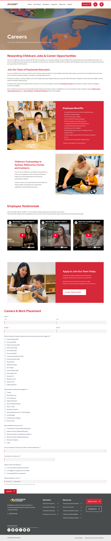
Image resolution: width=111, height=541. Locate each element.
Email (58, 327)
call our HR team (28, 91)
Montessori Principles (49, 507)
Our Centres (37, 4)
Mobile (6, 327)
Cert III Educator (11, 398)
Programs (54, 4)
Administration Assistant (14, 418)
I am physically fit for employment (16, 473)
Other (8, 443)
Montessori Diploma (12, 440)
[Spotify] (28, 530)
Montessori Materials (49, 511)
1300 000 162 (13, 514)
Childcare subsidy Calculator (71, 518)
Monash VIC (10, 376)
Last (57, 319)
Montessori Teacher (12, 409)
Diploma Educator (12, 401)
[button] (86, 4)
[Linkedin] (17, 530)
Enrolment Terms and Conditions (94, 538)
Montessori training (67, 84)
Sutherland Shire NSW (13, 359)
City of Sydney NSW (12, 339)
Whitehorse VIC (11, 379)
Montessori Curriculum (49, 514)
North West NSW (12, 350)
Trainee (9, 392)
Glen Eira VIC (11, 382)
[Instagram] (9, 530)
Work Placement (11, 395)
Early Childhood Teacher (14, 404)
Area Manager (11, 415)
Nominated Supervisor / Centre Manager (18, 412)
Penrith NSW (10, 362)
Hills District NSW (12, 365)
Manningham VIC (12, 373)
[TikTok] (21, 530)
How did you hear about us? (12, 456)
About (30, 4)
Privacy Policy (78, 538)
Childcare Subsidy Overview (71, 511)
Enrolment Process (68, 507)
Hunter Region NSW (12, 370)
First (5, 319)
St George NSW (11, 342)
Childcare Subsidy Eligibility (70, 514)
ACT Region (10, 368)
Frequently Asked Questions (71, 503)
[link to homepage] (12, 5)
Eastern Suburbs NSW (13, 345)
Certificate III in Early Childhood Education (19, 428)
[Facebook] (13, 530)
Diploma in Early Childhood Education (17, 431)
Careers (69, 4)
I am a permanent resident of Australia (17, 468)
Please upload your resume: (12, 478)
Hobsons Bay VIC (12, 385)
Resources (62, 4)
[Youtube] (25, 530)
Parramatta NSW (12, 353)
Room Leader (11, 406)
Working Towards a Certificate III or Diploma (19, 434)
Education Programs (48, 503)
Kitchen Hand (11, 421)
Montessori (46, 4)
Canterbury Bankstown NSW (15, 356)
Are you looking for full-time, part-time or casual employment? (22, 447)
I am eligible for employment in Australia (18, 470)
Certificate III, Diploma (41, 91)
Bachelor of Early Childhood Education (18, 437)
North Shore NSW (12, 348)
